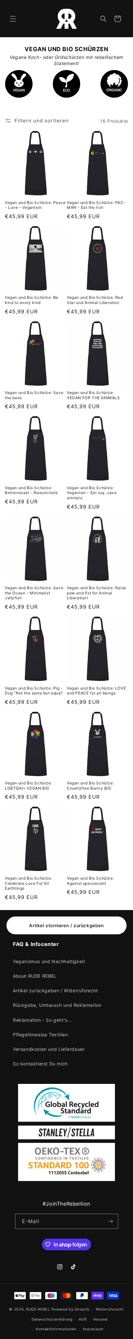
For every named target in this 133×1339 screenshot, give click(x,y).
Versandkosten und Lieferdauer (49, 1049)
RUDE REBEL (38, 1309)
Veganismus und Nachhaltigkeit (49, 961)
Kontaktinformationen (56, 1329)
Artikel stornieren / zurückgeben (66, 925)
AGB (83, 1319)
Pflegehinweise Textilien (40, 1034)
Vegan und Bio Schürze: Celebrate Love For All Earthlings (28, 883)
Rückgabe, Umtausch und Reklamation (57, 1005)
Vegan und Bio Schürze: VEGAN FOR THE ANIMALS (93, 395)
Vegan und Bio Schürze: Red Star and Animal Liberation (95, 300)
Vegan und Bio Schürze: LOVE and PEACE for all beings (96, 691)
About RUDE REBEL (35, 976)
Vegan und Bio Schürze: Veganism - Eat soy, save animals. (92, 492)
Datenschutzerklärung (52, 1319)
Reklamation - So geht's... (42, 1020)
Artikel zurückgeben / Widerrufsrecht (55, 990)
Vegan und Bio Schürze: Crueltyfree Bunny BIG (90, 786)
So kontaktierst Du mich (40, 1063)
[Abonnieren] (111, 1221)
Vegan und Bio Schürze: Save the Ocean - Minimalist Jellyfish (34, 592)
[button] (13, 19)
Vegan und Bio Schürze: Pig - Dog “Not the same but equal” (34, 691)
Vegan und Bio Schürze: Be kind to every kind (31, 300)
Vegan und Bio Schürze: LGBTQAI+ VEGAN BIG (28, 786)
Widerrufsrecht (110, 1309)
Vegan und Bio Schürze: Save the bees (34, 395)
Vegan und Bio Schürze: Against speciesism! (90, 881)
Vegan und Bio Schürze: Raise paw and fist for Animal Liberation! (96, 592)
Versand (100, 1319)
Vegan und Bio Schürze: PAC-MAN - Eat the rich (96, 205)
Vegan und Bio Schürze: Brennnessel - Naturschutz (31, 490)
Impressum (93, 1329)
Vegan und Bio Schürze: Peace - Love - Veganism (35, 205)
